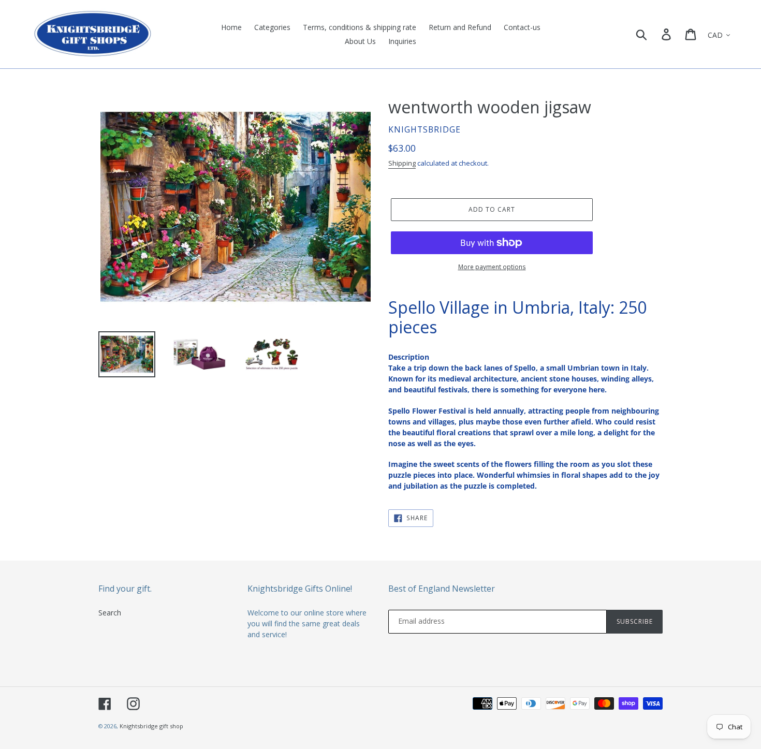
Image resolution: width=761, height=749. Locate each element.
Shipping (402, 163)
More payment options (492, 266)
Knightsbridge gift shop (151, 726)
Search (109, 613)
